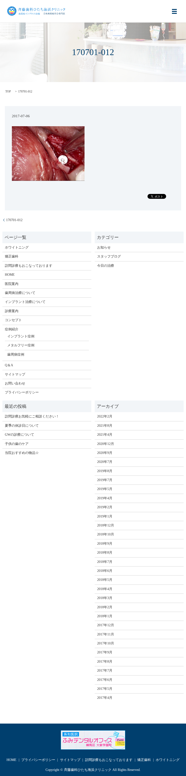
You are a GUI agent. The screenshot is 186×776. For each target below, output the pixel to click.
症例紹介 (11, 329)
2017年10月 (105, 643)
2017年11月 (105, 634)
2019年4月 (104, 498)
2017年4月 (104, 698)
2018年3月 (104, 598)
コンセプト (13, 320)
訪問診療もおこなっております (28, 265)
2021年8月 (104, 425)
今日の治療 (105, 265)
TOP (8, 91)
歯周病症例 (15, 354)
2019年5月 (104, 489)
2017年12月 (105, 625)
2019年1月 (104, 516)
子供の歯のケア (17, 444)
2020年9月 (104, 453)
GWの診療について (19, 434)
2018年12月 (105, 525)
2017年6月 (104, 680)
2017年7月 (104, 670)
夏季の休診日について (22, 425)
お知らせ (104, 247)
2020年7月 (104, 462)
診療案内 (11, 311)
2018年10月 (105, 534)
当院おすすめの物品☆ (22, 453)
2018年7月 (104, 562)
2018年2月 (104, 607)
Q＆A (9, 365)
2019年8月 (104, 471)
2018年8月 (104, 552)
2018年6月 (104, 571)
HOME (10, 274)
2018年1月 (104, 616)
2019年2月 (104, 507)
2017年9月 (104, 652)
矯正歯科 (11, 256)
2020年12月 (105, 444)
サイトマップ (15, 374)
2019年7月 (104, 480)
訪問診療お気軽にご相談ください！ (32, 416)
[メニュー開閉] (174, 11)
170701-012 (14, 220)
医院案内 (11, 284)
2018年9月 (104, 543)
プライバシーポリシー (22, 392)
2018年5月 (104, 580)
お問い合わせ (15, 383)
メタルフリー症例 (20, 345)
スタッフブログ (109, 256)
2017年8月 (104, 661)
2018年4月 (104, 589)
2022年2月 (104, 416)
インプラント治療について (25, 302)
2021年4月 (104, 434)
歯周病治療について (20, 293)
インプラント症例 (20, 336)
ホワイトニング (17, 247)
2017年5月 (104, 689)
